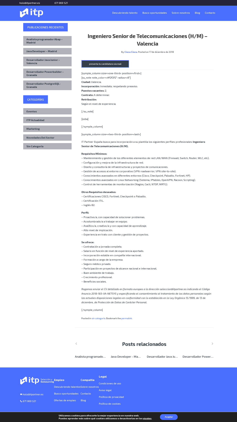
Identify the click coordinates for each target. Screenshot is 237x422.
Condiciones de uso (110, 383)
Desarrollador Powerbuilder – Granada (45, 73)
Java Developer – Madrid (41, 51)
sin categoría (98, 318)
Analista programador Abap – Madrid (44, 41)
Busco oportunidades (154, 12)
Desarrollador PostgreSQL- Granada (43, 85)
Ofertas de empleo (65, 400)
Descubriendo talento (125, 12)
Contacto (210, 12)
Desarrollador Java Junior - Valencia (170, 356)
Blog (197, 12)
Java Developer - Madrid (127, 356)
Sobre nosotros (181, 12)
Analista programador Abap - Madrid (99, 356)
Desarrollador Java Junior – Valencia (43, 61)
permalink (126, 318)
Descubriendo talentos (67, 386)
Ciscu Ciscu (130, 52)
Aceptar (169, 416)
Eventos (31, 111)
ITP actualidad (35, 120)
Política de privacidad (111, 396)
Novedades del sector (40, 137)
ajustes (147, 418)
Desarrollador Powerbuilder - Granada (208, 356)
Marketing (33, 128)
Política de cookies (110, 403)
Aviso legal (105, 390)
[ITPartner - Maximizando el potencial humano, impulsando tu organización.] (31, 12)
